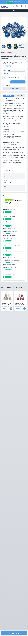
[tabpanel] (14, 132)
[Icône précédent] (3, 31)
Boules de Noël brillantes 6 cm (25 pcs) (6, 304)
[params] (17, 11)
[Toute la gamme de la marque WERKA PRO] (6, 52)
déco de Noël (11, 116)
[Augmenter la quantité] (8, 82)
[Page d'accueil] (2, 14)
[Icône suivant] (24, 31)
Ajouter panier (15, 633)
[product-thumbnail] (3, 46)
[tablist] (14, 95)
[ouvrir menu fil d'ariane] (5, 14)
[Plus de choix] (11, 308)
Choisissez (4, 70)
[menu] (11, 11)
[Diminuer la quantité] (4, 82)
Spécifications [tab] (20, 95)
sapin (6, 105)
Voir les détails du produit (9, 66)
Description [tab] (8, 95)
